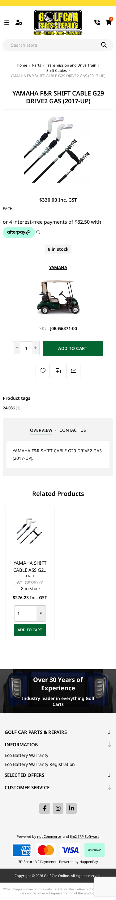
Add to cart (72, 348)
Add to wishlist (42, 371)
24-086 (9, 408)
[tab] (41, 430)
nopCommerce (49, 836)
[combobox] (26, 613)
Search (107, 45)
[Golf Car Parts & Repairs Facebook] (44, 808)
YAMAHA (58, 267)
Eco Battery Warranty (26, 755)
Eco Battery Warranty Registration (40, 764)
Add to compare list (58, 371)
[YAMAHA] (58, 316)
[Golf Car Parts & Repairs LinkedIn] (71, 808)
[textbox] (51, 45)
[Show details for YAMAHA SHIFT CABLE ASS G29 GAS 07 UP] (30, 530)
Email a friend (73, 371)
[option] (30, 573)
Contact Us (72, 430)
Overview (41, 430)
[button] (41, 613)
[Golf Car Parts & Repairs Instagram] (58, 808)
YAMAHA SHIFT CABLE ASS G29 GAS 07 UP (30, 567)
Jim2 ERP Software (84, 836)
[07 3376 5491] (97, 22)
